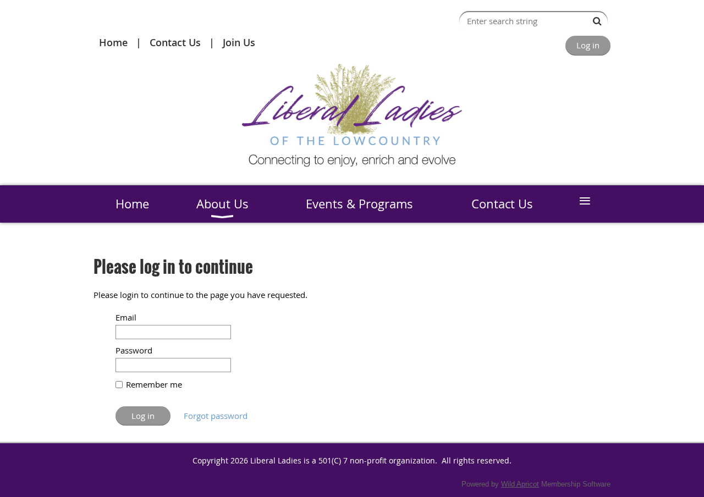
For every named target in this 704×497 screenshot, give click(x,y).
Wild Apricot (520, 484)
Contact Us (175, 42)
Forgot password (216, 415)
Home (113, 42)
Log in (588, 45)
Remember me (154, 384)
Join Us (239, 42)
